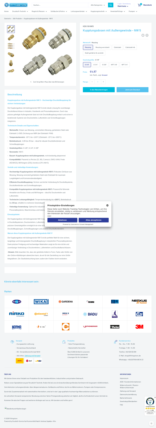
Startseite (7, 18)
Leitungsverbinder (78, 11)
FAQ (121, 405)
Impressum (124, 378)
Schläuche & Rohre (58, 11)
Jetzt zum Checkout (132, 90)
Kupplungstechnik (97, 11)
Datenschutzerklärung (128, 394)
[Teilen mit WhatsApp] (142, 35)
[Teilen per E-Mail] (146, 35)
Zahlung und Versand (32, 356)
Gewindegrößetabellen (128, 401)
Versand (104, 75)
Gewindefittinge (116, 11)
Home (6, 11)
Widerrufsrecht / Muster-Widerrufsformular (129, 386)
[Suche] (110, 5)
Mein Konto (122, 6)
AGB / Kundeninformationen (130, 382)
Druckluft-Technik (19, 11)
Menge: (86, 82)
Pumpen (132, 11)
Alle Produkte (17, 18)
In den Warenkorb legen (99, 90)
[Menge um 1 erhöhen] (103, 81)
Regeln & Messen (38, 11)
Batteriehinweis (126, 398)
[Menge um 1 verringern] (92, 81)
